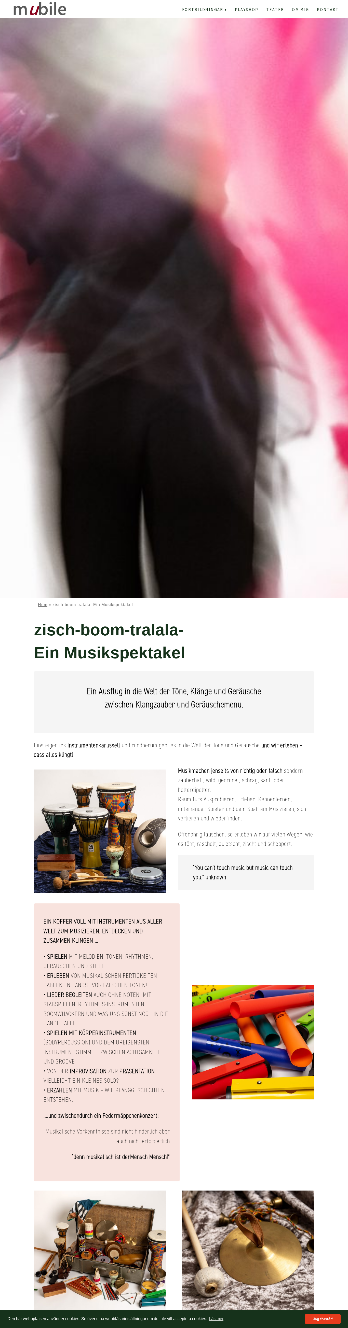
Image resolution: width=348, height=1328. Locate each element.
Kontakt (328, 9)
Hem (42, 605)
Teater (275, 9)
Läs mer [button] (216, 1319)
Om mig (300, 9)
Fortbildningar (202, 9)
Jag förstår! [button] (323, 1319)
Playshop (247, 9)
